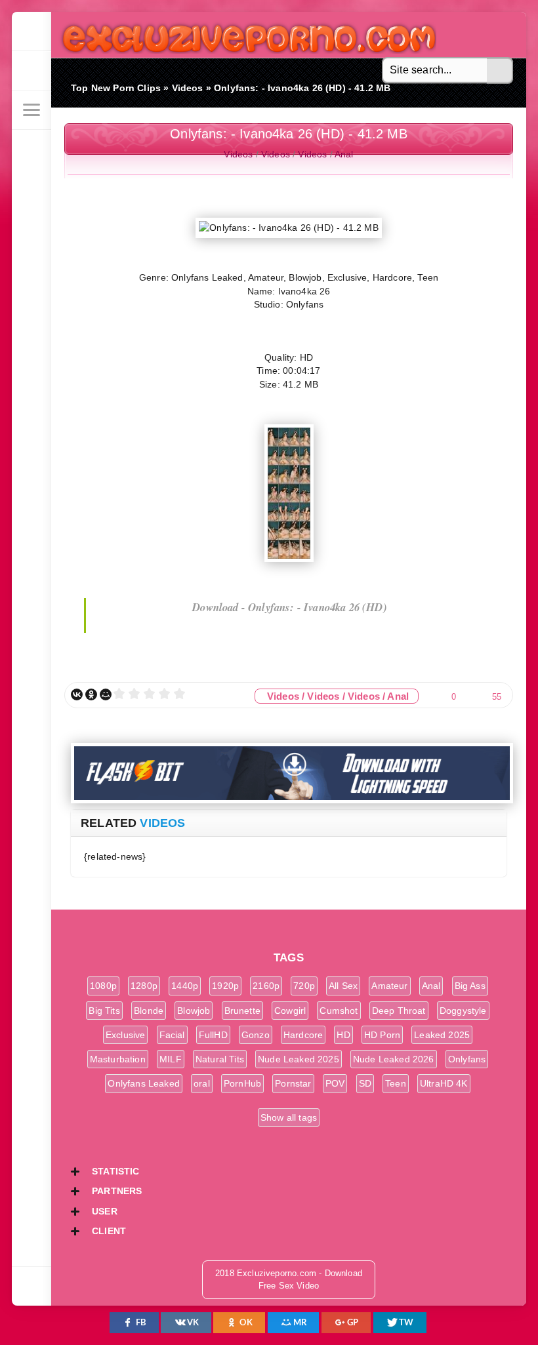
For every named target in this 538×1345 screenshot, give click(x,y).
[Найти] (500, 71)
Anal (344, 154)
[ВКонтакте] (77, 694)
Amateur (389, 985)
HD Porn (382, 1035)
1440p (184, 985)
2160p (266, 985)
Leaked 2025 (442, 1035)
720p (304, 985)
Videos (238, 154)
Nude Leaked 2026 (393, 1059)
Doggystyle (463, 1010)
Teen (395, 1083)
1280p (144, 985)
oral (202, 1083)
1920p (225, 985)
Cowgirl (290, 1010)
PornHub (242, 1083)
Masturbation (118, 1059)
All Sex (343, 985)
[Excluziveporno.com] (31, 31)
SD (365, 1083)
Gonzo (255, 1035)
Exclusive (126, 1035)
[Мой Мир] (106, 694)
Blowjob (193, 1010)
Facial (172, 1035)
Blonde (148, 1010)
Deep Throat (399, 1010)
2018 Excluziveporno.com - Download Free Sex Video (244, 34)
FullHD (213, 1035)
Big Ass (470, 985)
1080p (103, 985)
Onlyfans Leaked (144, 1083)
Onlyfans (467, 1059)
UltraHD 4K (444, 1083)
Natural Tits (220, 1059)
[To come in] (31, 70)
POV (335, 1083)
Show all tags (288, 1117)
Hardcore (303, 1035)
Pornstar (293, 1083)
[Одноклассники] (91, 694)
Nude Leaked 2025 (298, 1059)
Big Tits (104, 1010)
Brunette (242, 1010)
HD (343, 1035)
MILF (170, 1059)
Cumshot (339, 1010)
